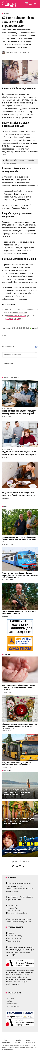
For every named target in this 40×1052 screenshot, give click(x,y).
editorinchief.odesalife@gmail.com (19, 922)
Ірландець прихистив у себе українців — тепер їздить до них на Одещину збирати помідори (19, 538)
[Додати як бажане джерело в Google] (34, 328)
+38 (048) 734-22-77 (14, 911)
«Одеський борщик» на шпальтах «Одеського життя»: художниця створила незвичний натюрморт (19, 726)
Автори (26, 861)
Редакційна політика (18, 1041)
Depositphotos (12, 1004)
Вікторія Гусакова (11, 52)
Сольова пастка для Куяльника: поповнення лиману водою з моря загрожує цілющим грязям (17, 792)
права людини (12, 336)
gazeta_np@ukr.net (14, 941)
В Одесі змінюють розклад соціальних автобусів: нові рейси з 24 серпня (16, 764)
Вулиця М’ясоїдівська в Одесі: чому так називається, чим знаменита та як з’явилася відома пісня (19, 821)
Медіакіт (11, 933)
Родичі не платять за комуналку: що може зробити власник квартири (19, 453)
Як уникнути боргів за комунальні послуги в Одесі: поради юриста (18, 494)
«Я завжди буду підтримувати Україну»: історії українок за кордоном (19, 851)
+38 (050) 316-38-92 (14, 939)
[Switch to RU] (35, 3)
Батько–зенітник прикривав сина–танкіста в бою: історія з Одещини (19, 613)
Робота (9, 1001)
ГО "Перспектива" (13, 1006)
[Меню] (30, 3)
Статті (6, 13)
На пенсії (10, 999)
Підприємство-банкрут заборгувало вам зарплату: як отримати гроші (19, 412)
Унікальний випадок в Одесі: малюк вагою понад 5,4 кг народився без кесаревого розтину (18, 687)
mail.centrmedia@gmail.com (17, 913)
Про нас (14, 861)
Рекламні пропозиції (15, 936)
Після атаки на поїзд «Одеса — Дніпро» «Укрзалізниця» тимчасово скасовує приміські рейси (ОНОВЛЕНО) (20, 575)
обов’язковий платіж (10, 97)
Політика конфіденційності (7, 1041)
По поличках (5, 408)
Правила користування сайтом (31, 1041)
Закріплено (26, 3)
